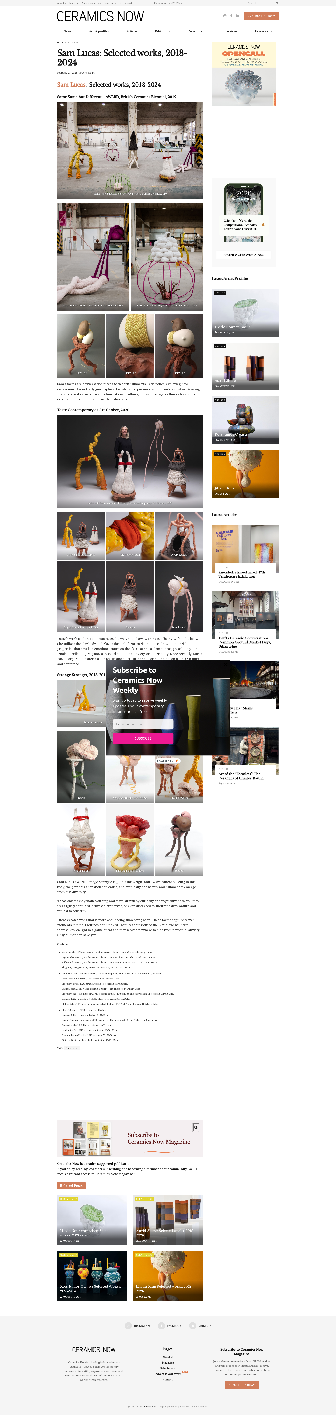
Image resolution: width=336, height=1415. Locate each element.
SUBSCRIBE (143, 738)
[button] (143, 680)
